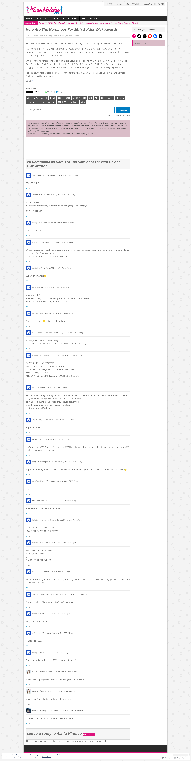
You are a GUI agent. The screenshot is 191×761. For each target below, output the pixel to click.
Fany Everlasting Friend (41, 461)
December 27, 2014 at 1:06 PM (59, 175)
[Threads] (160, 36)
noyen (34, 439)
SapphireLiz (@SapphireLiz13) (44, 594)
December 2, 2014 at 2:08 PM (59, 691)
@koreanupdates (140, 43)
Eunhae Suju (37, 500)
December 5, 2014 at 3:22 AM (63, 355)
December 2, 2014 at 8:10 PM (51, 613)
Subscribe (123, 110)
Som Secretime (38, 175)
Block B (76, 97)
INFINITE (120, 97)
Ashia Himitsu (37, 194)
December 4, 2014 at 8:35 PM (48, 387)
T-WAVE (54, 18)
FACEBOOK (147, 4)
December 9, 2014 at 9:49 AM (55, 242)
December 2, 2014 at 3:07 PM (51, 652)
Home (29, 18)
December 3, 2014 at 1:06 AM (52, 571)
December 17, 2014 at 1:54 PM (54, 222)
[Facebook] (155, 36)
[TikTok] (139, 36)
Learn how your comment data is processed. (85, 741)
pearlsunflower (38, 671)
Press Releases (69, 18)
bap (59, 97)
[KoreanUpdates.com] (95, 9)
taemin (30, 102)
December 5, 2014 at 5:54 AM (64, 332)
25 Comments (74, 35)
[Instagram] (134, 36)
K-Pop (64, 35)
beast (67, 97)
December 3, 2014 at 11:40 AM (59, 481)
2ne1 (29, 97)
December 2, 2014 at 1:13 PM (64, 710)
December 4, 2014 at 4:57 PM (56, 419)
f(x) (96, 97)
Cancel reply (88, 734)
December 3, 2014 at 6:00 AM (63, 520)
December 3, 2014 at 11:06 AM (57, 500)
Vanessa (56, 35)
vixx (83, 102)
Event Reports (89, 18)
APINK (44, 97)
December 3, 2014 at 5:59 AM (57, 542)
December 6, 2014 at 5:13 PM (50, 287)
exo (90, 97)
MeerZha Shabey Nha (41, 710)
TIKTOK (108, 4)
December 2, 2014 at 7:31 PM (55, 633)
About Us (41, 18)
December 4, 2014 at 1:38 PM (51, 439)
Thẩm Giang (37, 419)
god (103, 97)
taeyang (51, 102)
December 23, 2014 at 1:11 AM (58, 194)
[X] (145, 36)
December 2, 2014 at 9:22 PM (71, 594)
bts (84, 97)
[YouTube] (150, 36)
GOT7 (110, 97)
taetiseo (40, 102)
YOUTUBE (136, 4)
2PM (36, 97)
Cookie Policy (46, 757)
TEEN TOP (63, 102)
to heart (74, 102)
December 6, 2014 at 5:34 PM (52, 268)
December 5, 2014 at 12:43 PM (56, 313)
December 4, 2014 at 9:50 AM (65, 461)
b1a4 (52, 97)
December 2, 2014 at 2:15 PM (59, 671)
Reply (76, 175)
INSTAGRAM (159, 4)
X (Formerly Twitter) (122, 4)
